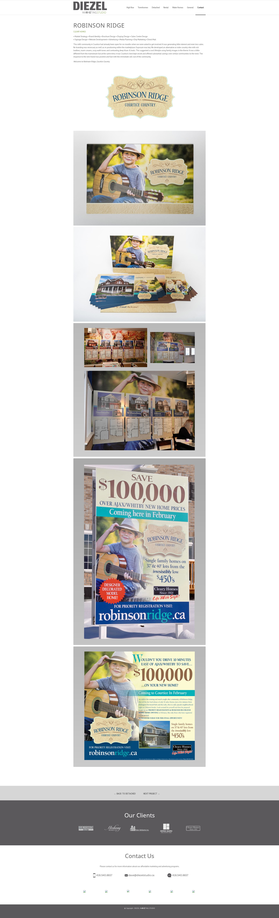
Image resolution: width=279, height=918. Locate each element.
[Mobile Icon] (97, 875)
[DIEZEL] (94, 7)
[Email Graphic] (139, 875)
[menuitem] (130, 7)
